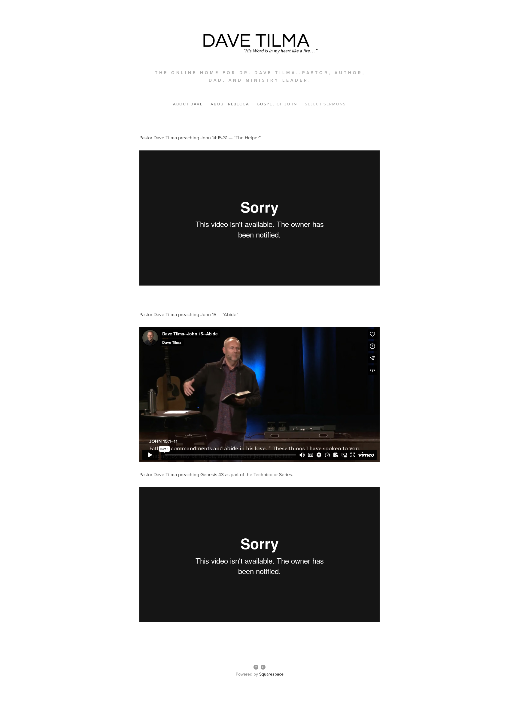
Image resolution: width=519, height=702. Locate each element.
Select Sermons (325, 104)
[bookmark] (259, 41)
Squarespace (271, 674)
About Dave (188, 104)
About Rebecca (230, 104)
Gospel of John (277, 104)
